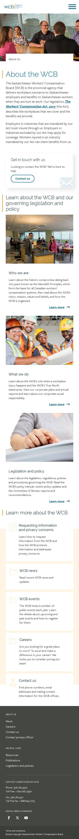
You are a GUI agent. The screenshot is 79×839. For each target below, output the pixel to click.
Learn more (56, 307)
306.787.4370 (20, 787)
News (9, 721)
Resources (12, 755)
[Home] (13, 8)
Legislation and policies (20, 765)
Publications (13, 760)
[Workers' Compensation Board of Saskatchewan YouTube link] (25, 817)
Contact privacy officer (20, 737)
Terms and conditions (16, 830)
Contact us (22, 178)
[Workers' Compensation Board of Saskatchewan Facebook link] (8, 817)
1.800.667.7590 (24, 791)
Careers (10, 726)
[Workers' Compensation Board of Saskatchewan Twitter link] (16, 817)
